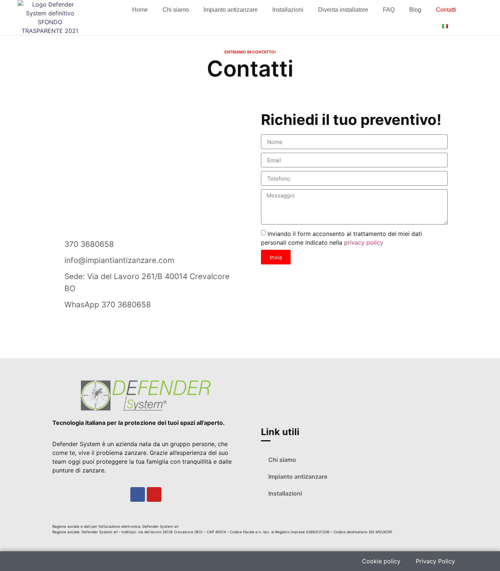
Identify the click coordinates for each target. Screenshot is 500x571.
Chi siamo (176, 10)
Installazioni (287, 10)
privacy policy (363, 242)
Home (140, 10)
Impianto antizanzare (231, 10)
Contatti (446, 10)
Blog (415, 10)
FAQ (389, 10)
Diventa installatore (343, 10)
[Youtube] (154, 494)
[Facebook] (137, 494)
